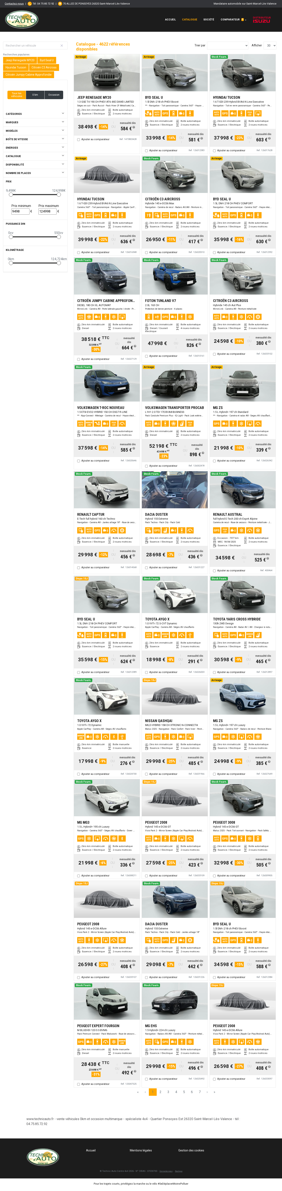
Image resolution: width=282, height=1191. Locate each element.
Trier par (199, 45)
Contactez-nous (14, 3)
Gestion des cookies (191, 1150)
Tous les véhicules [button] (16, 95)
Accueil (170, 19)
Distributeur (262, 17)
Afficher (257, 45)
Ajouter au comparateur (95, 139)
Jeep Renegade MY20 (20, 60)
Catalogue (189, 19)
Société (208, 19)
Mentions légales (141, 1150)
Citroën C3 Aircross (44, 67)
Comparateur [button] (232, 19)
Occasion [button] (53, 94)
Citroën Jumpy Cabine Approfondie (29, 74)
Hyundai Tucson (16, 67)
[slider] (11, 195)
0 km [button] (35, 94)
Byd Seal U (47, 60)
